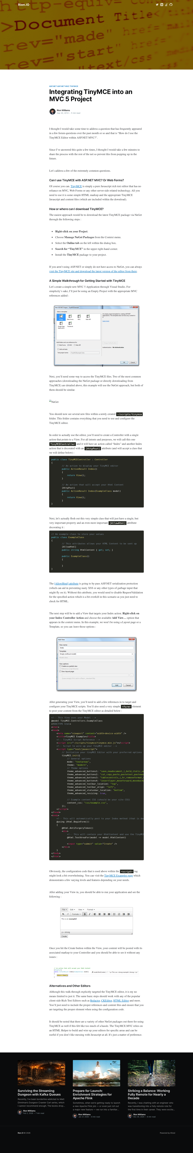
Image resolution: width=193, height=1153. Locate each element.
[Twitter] (157, 4)
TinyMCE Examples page (118, 875)
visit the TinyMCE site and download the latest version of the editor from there (93, 271)
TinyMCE (76, 186)
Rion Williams (63, 110)
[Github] (170, 4)
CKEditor (106, 1000)
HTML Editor (121, 1000)
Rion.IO (21, 1133)
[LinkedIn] (161, 4)
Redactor (95, 1000)
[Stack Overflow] (166, 4)
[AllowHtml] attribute (66, 583)
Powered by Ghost (167, 1133)
